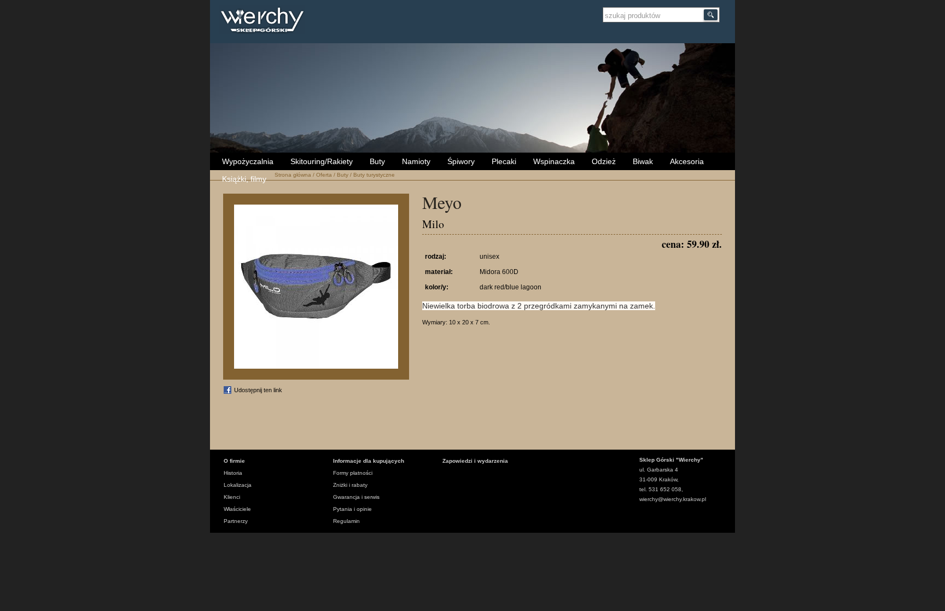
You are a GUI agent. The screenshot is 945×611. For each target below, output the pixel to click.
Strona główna (293, 175)
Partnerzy (236, 521)
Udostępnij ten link (258, 390)
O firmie (234, 461)
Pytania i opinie (352, 509)
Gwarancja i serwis (356, 497)
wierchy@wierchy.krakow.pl (672, 499)
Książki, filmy (244, 178)
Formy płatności (352, 473)
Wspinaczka (554, 161)
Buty (377, 161)
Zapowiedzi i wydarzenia (475, 461)
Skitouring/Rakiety (321, 161)
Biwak (643, 161)
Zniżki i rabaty (350, 485)
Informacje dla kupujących (368, 461)
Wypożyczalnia (247, 161)
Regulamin (346, 521)
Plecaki (504, 161)
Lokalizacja (238, 485)
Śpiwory (461, 161)
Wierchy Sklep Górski (265, 21)
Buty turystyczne (374, 175)
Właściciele (237, 509)
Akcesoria (687, 161)
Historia (233, 473)
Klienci (232, 497)
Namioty (416, 161)
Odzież (604, 161)
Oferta (324, 175)
